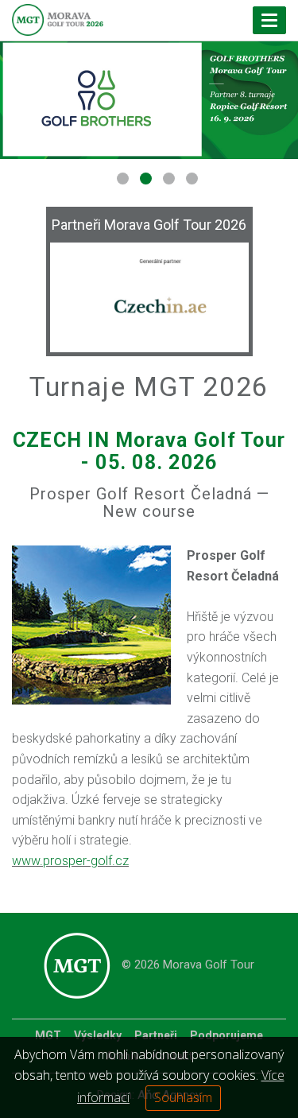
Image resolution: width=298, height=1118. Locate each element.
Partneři (155, 1035)
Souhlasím (183, 1097)
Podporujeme (226, 1035)
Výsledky (98, 1035)
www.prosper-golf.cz (70, 860)
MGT (48, 1035)
